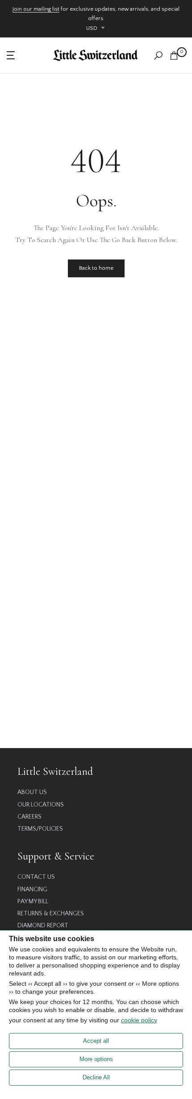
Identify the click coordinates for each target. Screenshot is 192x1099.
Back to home (96, 268)
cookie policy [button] (139, 1020)
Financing (32, 889)
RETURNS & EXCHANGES (50, 913)
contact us (36, 877)
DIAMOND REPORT (42, 925)
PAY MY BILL (32, 901)
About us (32, 792)
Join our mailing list (36, 9)
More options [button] (96, 1059)
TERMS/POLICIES (40, 828)
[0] (174, 55)
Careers (29, 816)
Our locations (40, 804)
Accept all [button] (96, 1040)
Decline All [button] (96, 1077)
